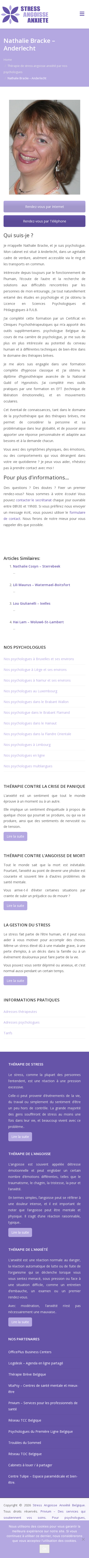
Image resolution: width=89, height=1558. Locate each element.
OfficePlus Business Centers (30, 1352)
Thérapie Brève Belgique (27, 1374)
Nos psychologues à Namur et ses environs (37, 680)
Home (8, 60)
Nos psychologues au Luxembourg (30, 691)
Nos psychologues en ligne (24, 755)
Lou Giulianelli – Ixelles (31, 603)
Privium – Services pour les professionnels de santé (43, 1406)
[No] (83, 1539)
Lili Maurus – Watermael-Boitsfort (41, 585)
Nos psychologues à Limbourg (27, 744)
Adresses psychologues (22, 1022)
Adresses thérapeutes (20, 1011)
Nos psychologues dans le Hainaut (30, 723)
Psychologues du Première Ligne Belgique (40, 1431)
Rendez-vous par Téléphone (44, 221)
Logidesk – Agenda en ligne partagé (35, 1363)
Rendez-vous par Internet (44, 206)
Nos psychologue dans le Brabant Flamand (37, 712)
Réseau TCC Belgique (24, 1420)
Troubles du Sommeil (24, 1442)
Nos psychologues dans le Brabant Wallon (36, 701)
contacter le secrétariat (34, 500)
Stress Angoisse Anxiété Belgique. (59, 1505)
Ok (44, 1549)
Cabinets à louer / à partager (30, 1465)
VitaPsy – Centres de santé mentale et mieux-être (43, 1388)
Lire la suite (15, 836)
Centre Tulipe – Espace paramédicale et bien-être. (43, 1479)
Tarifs (8, 1033)
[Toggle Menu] (82, 13)
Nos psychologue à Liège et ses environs (35, 669)
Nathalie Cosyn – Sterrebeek (36, 566)
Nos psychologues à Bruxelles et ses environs (39, 659)
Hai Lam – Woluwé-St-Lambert (38, 622)
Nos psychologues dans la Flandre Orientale (37, 734)
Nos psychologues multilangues (28, 766)
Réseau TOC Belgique (25, 1454)
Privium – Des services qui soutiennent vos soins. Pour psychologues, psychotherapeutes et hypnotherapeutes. (44, 1517)
